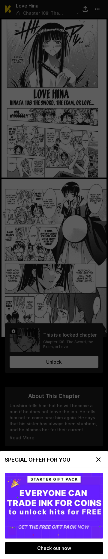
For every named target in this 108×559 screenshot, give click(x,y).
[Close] (98, 459)
